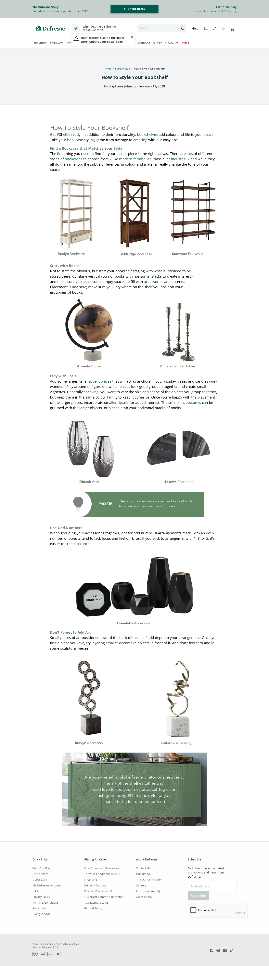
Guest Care (39, 880)
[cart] (232, 28)
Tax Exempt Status (96, 902)
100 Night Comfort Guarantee (103, 897)
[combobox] (161, 28)
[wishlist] (223, 28)
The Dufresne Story (148, 880)
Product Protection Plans (100, 891)
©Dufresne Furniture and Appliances (52, 944)
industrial (179, 159)
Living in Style (122, 68)
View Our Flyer (42, 868)
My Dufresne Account (46, 885)
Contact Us (143, 868)
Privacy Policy (41, 897)
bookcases (73, 159)
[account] (215, 28)
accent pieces (100, 381)
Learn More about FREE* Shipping (216, 11)
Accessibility (144, 897)
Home (108, 68)
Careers (141, 885)
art (78, 637)
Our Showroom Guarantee (101, 868)
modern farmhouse (135, 159)
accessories (153, 281)
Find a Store (40, 874)
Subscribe (39, 908)
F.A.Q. (36, 891)
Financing (90, 880)
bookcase (75, 139)
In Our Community (148, 891)
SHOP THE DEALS (134, 9)
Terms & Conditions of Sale (102, 874)
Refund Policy (93, 908)
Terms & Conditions (45, 902)
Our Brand (143, 874)
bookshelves (147, 134)
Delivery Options (95, 885)
